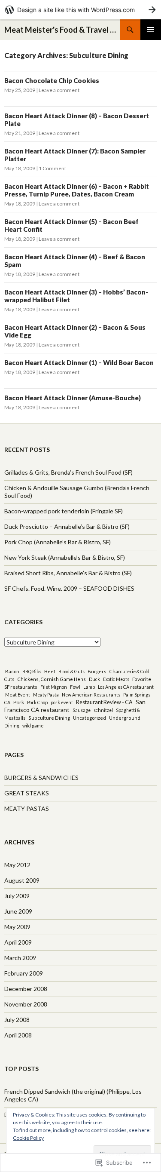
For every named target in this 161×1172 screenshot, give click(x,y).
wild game (32, 725)
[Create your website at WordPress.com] (80, 9)
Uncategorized (89, 718)
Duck (94, 679)
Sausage (82, 710)
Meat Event (17, 694)
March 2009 (20, 957)
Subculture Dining (49, 718)
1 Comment (52, 168)
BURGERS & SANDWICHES (41, 777)
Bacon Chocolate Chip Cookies (51, 80)
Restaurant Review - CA (104, 702)
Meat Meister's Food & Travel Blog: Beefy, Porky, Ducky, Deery (62, 29)
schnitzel (103, 710)
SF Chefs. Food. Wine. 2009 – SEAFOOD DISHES (69, 588)
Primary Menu (150, 29)
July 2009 (17, 895)
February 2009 (23, 973)
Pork (18, 702)
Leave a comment (59, 90)
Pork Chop (37, 702)
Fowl (75, 687)
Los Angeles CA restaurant (126, 687)
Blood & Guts (71, 671)
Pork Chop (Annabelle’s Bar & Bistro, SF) (57, 542)
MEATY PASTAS (26, 808)
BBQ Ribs (31, 671)
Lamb (89, 687)
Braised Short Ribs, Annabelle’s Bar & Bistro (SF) (68, 573)
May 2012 (17, 864)
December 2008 (25, 988)
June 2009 (18, 911)
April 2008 (18, 1035)
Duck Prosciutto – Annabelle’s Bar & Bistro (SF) (67, 526)
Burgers (97, 671)
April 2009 (18, 942)
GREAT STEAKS (26, 793)
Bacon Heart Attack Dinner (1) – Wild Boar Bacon (79, 362)
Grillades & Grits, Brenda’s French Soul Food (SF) (68, 472)
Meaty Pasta (46, 694)
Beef (49, 671)
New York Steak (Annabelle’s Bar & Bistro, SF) (64, 557)
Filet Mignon (53, 687)
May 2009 (17, 926)
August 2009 (21, 880)
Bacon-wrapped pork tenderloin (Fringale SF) (63, 511)
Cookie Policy (28, 1138)
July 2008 (17, 1019)
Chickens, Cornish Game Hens (51, 679)
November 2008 (25, 1004)
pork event (62, 702)
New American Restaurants (91, 694)
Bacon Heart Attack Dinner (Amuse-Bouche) (72, 398)
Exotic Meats (116, 679)
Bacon (12, 671)
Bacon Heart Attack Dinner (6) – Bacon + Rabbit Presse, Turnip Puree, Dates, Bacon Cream (76, 190)
